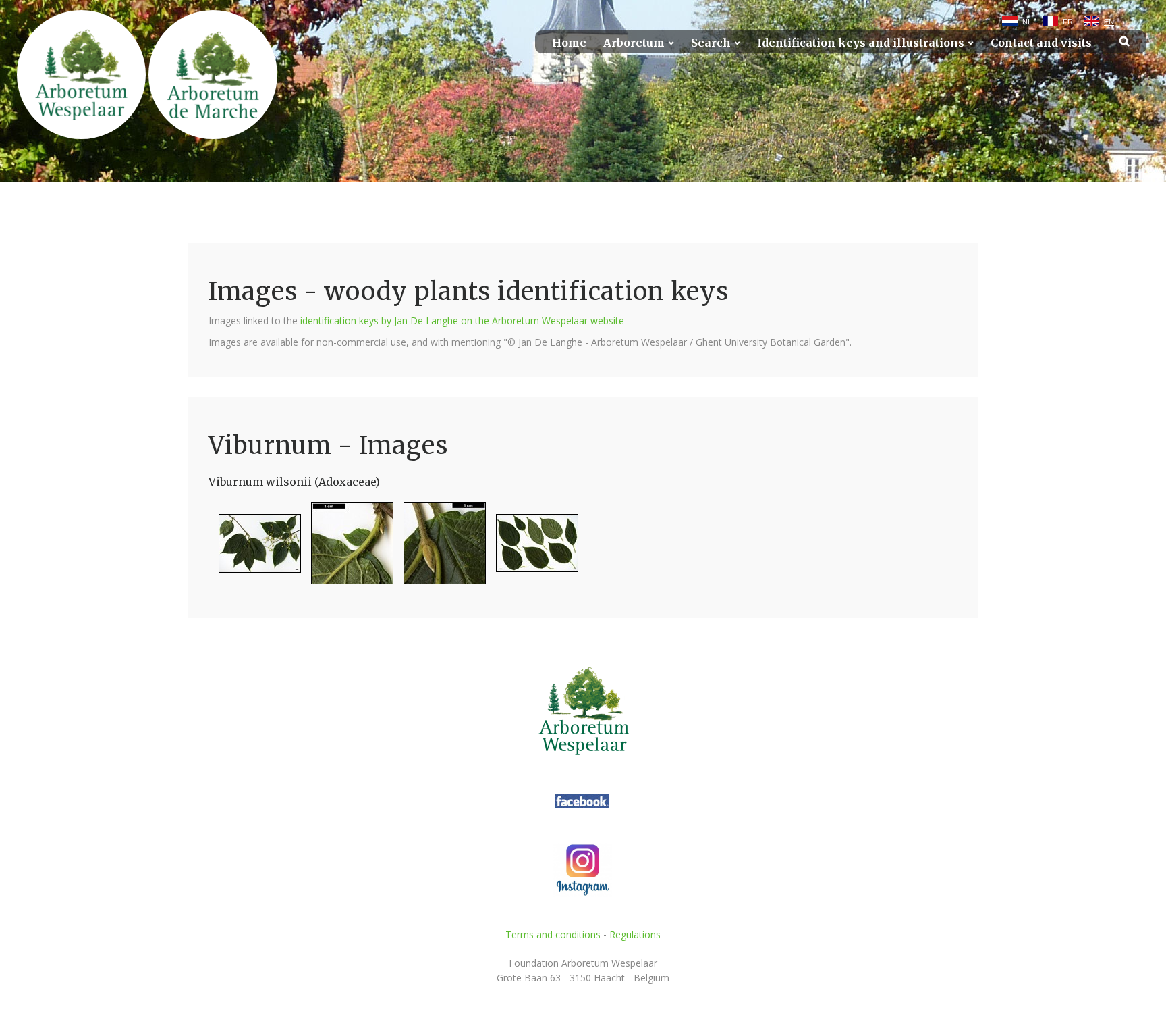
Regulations (635, 934)
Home (569, 42)
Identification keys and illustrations (860, 42)
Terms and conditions (553, 934)
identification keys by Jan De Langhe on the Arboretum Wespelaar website (462, 320)
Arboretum (634, 42)
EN (1109, 22)
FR (1068, 22)
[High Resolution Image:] (255, 548)
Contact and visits (1041, 42)
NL (1027, 22)
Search (711, 42)
